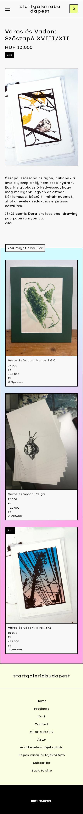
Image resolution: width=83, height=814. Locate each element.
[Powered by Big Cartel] (41, 799)
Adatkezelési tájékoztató (41, 747)
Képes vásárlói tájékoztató (41, 755)
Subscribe (41, 763)
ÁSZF (41, 739)
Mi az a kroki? (41, 732)
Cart (41, 716)
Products (41, 708)
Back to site (41, 770)
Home (41, 701)
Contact (41, 724)
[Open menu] (7, 9)
